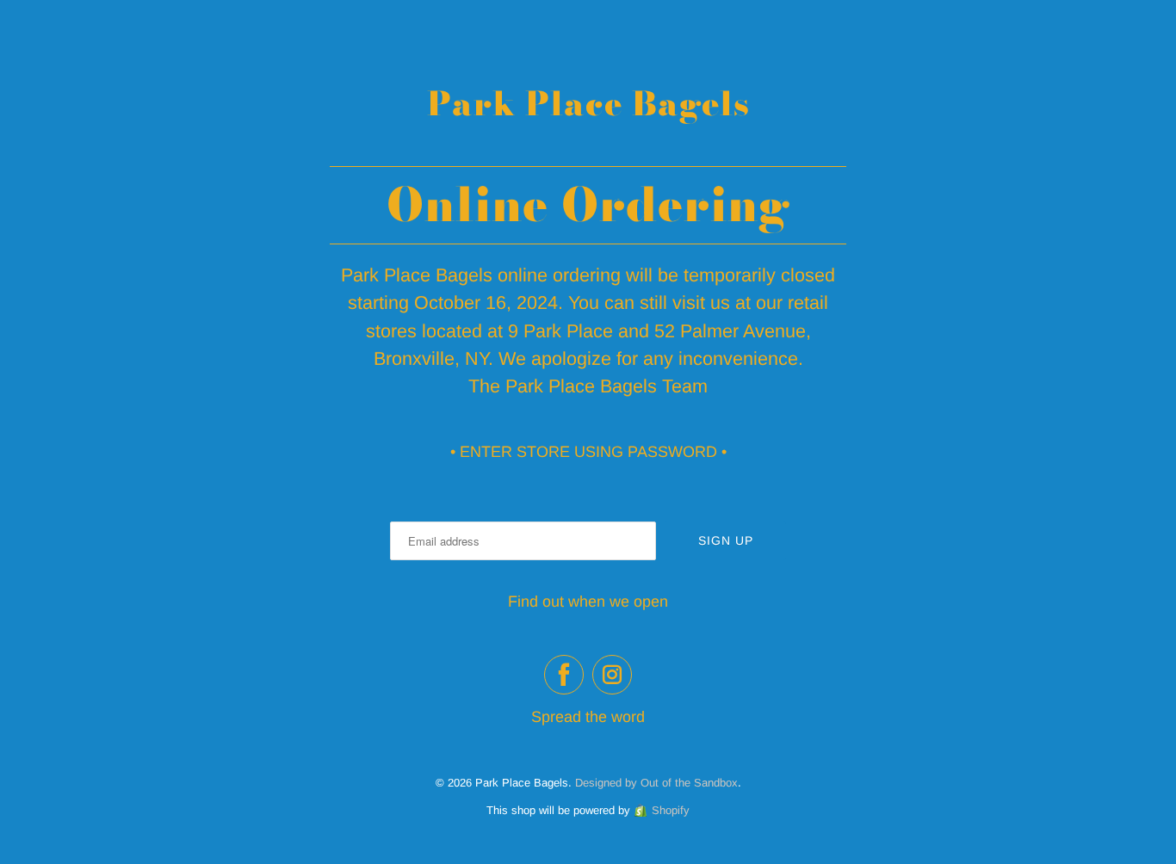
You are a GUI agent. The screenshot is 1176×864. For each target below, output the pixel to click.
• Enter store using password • (588, 451)
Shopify (671, 810)
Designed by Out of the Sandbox (656, 782)
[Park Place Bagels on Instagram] (612, 674)
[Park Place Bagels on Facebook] (564, 674)
